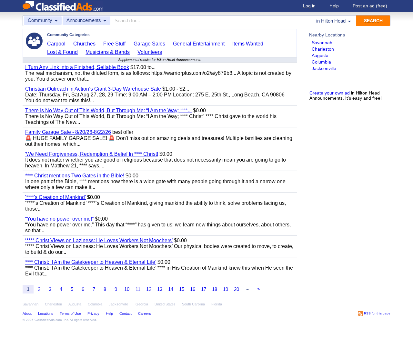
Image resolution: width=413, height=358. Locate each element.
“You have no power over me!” (59, 219)
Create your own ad (329, 92)
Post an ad (370, 5)
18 (214, 289)
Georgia (142, 304)
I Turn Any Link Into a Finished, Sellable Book (77, 67)
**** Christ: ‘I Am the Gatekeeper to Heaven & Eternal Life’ (90, 262)
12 (148, 289)
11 (138, 289)
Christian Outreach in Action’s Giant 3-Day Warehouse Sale (93, 89)
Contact (125, 313)
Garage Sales (149, 43)
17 (203, 289)
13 (159, 289)
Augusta (320, 55)
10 (126, 289)
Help (334, 5)
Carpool (56, 43)
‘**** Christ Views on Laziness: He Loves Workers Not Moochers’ (99, 240)
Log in (309, 5)
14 (170, 289)
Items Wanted (247, 43)
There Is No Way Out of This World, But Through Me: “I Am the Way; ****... (108, 110)
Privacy (93, 313)
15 (181, 289)
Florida (216, 304)
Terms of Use (70, 313)
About (27, 313)
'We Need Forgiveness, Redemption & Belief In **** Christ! (91, 154)
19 (225, 289)
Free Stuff (114, 43)
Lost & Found (62, 52)
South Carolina (193, 304)
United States (165, 304)
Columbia (321, 62)
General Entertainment (199, 43)
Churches (84, 43)
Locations (45, 313)
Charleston (323, 49)
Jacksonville (324, 68)
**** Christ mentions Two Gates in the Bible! (74, 175)
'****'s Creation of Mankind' (55, 197)
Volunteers (149, 52)
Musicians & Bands (108, 52)
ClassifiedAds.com (48, 320)
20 (236, 289)
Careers (144, 313)
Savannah (322, 42)
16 (192, 289)
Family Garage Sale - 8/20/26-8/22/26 (68, 132)
